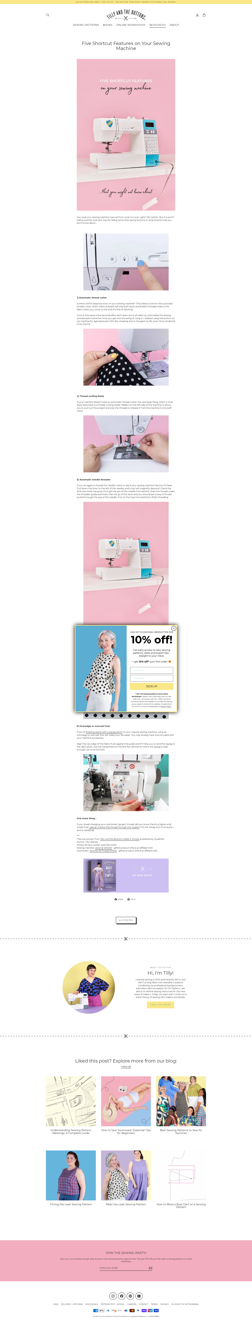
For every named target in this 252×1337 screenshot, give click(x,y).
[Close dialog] (174, 628)
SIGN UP (151, 686)
